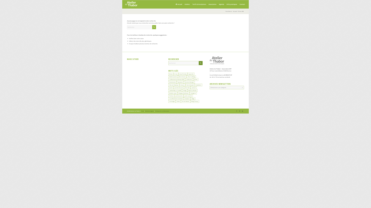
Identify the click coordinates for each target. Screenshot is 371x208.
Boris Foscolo (182, 76)
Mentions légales (149, 111)
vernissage (172, 101)
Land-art (193, 87)
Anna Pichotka (183, 74)
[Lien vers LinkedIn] (242, 111)
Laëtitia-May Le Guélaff (175, 90)
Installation (198, 85)
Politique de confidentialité (162, 111)
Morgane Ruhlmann (183, 93)
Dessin (195, 79)
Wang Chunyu (194, 101)
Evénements (172, 82)
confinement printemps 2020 (176, 79)
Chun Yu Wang (191, 76)
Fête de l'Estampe (173, 85)
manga (184, 90)
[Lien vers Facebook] (236, 111)
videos (178, 101)
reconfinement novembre (176, 98)
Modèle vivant (173, 93)
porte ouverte (188, 96)
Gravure (182, 85)
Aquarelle (191, 74)
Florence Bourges (189, 82)
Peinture (171, 96)
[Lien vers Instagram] (239, 111)
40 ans (170, 74)
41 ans (175, 74)
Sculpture (187, 98)
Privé (142, 111)
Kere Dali (187, 87)
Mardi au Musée (192, 90)
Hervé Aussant (190, 85)
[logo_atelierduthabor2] (131, 4)
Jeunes (171, 87)
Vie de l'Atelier (185, 101)
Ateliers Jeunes (173, 76)
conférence (189, 79)
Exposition (180, 82)
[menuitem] (178, 4)
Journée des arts (179, 87)
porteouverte (179, 96)
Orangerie (193, 93)
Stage (193, 98)
